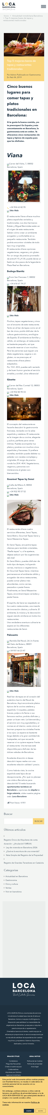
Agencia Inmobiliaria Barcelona (13, 1076)
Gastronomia (35, 74)
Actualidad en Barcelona (17, 876)
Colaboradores (13, 1069)
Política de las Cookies (34, 1061)
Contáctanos (13, 1061)
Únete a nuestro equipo (13, 1067)
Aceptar (28, 1111)
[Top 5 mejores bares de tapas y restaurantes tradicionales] (24, 44)
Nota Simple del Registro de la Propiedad (24, 855)
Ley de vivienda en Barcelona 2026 (21, 847)
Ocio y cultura (12, 884)
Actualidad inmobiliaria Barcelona (27, 16)
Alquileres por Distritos (13, 1072)
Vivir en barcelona (14, 891)
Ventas (8, 888)
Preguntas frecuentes (13, 1064)
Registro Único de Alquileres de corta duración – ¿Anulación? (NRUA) (21, 842)
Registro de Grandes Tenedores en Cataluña (24, 863)
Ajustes (40, 1111)
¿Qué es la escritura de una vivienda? (22, 851)
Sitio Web (14, 315)
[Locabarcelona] (9, 9)
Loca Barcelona (19, 796)
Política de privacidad (34, 1064)
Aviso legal (35, 1067)
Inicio (6, 16)
